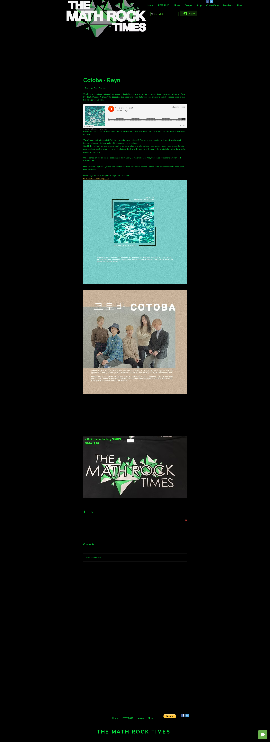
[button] (169, 716)
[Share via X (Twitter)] (91, 511)
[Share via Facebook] (84, 511)
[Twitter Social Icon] (187, 715)
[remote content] (135, 117)
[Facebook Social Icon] (182, 715)
